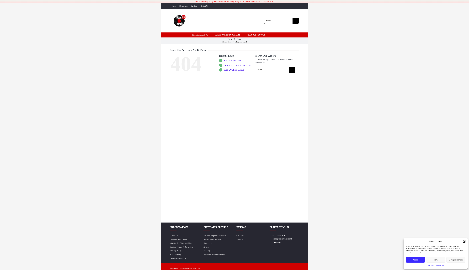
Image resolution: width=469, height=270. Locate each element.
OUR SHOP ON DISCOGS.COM (237, 65)
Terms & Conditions (178, 258)
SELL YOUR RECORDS (234, 70)
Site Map (206, 251)
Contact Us (207, 243)
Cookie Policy (430, 265)
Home (224, 42)
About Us (174, 236)
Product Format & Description (181, 247)
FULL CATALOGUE (232, 60)
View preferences (456, 260)
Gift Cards (240, 236)
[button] (464, 241)
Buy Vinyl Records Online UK (215, 254)
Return (206, 247)
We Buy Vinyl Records (212, 239)
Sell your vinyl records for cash (215, 236)
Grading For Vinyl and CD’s (181, 243)
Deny (436, 260)
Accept (415, 260)
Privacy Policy (440, 265)
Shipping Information (178, 239)
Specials (239, 239)
